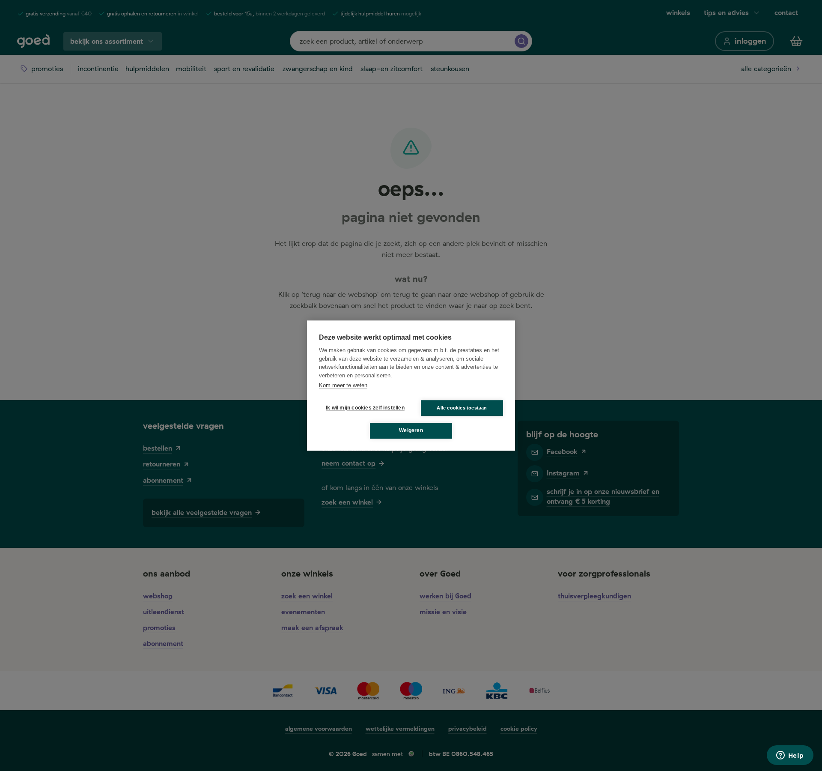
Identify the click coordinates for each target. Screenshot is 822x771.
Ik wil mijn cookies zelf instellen (363, 408)
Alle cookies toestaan (462, 407)
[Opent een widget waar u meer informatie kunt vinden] (789, 756)
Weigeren (411, 430)
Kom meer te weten (343, 385)
